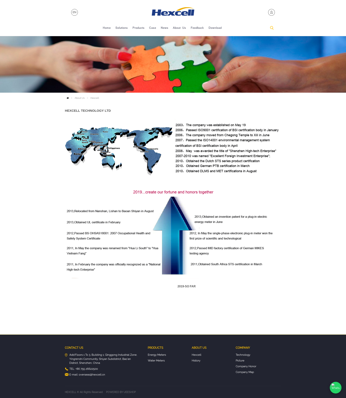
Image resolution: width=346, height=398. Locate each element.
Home (67, 98)
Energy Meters (157, 354)
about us (179, 28)
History (196, 360)
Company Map (245, 372)
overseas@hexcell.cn (92, 374)
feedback (197, 28)
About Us (80, 98)
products (138, 28)
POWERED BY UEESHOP (121, 392)
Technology (243, 354)
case (152, 28)
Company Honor (246, 366)
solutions (121, 28)
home (107, 28)
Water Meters (156, 360)
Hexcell (94, 98)
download (215, 28)
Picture (240, 360)
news (164, 28)
